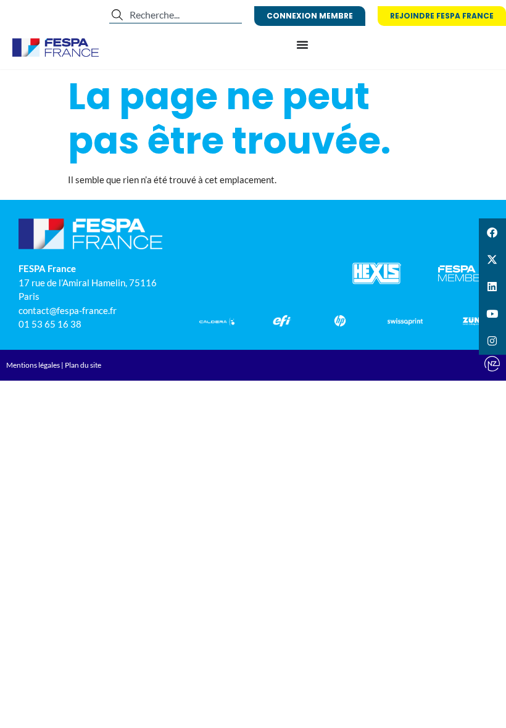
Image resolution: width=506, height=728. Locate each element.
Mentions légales (33, 365)
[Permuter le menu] (302, 44)
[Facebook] (492, 232)
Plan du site (83, 365)
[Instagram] (492, 341)
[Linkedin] (492, 286)
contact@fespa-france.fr (68, 310)
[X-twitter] (492, 259)
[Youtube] (492, 314)
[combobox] (175, 14)
